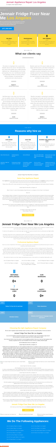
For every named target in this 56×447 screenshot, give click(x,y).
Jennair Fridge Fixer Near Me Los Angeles (28, 224)
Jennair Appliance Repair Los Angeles (26, 2)
